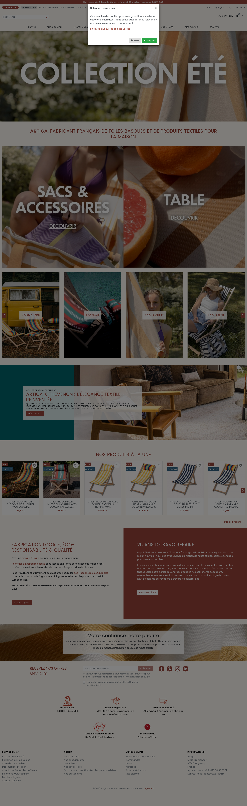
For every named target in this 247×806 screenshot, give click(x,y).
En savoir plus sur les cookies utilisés (110, 28)
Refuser (135, 40)
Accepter (149, 40)
